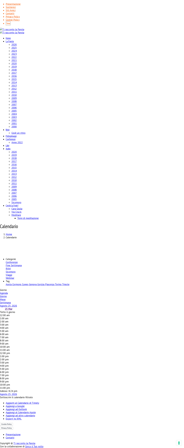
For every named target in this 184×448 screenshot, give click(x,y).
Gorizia (41, 284)
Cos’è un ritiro (18, 133)
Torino (58, 284)
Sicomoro (16, 202)
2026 (14, 44)
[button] (16, 397)
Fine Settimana (14, 265)
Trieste (65, 284)
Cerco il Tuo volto (34, 446)
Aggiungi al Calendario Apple (21, 412)
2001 (14, 123)
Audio (8, 148)
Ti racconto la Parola (24, 443)
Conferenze (11, 139)
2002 (14, 120)
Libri (7, 145)
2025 (14, 47)
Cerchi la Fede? (12, 205)
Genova (33, 284)
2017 (14, 72)
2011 (14, 91)
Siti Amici (11, 10)
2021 (14, 60)
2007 (14, 104)
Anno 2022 (17, 142)
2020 (14, 63)
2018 (14, 69)
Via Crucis (16, 211)
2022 (14, 57)
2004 (14, 114)
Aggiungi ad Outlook (16, 409)
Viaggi (9, 274)
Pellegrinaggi (11, 136)
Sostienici (11, 7)
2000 (14, 126)
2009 (14, 98)
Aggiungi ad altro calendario (20, 415)
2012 (14, 88)
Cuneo (25, 284)
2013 (14, 85)
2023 (14, 54)
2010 (14, 95)
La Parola (10, 41)
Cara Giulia (17, 208)
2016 (14, 76)
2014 (14, 82)
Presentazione (13, 4)
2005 (14, 110)
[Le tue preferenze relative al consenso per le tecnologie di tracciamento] (179, 443)
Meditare (16, 215)
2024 (14, 50)
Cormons (17, 284)
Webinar (10, 278)
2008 (14, 101)
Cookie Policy (13, 19)
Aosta (9, 284)
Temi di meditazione (28, 218)
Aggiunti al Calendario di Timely (22, 403)
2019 (14, 66)
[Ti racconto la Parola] (12, 29)
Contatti (10, 13)
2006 (14, 107)
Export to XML (14, 418)
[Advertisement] (92, 247)
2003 (14, 117)
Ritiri (7, 129)
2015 (14, 79)
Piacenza (50, 284)
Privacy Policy (13, 16)
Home (8, 38)
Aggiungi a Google (15, 406)
